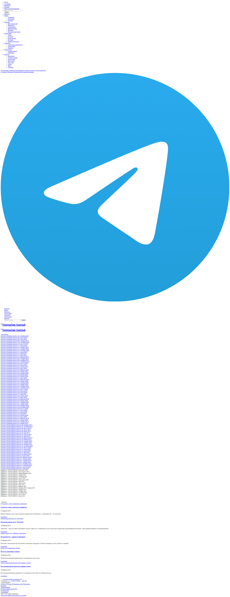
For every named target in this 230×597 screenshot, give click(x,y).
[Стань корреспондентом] (9, 589)
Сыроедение (12, 27)
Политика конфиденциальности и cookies (13, 595)
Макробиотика (12, 28)
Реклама (6, 7)
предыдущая (8, 579)
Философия (7, 33)
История (10, 40)
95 (17, 581)
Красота (6, 54)
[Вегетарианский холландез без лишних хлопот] (16, 563)
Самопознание (12, 51)
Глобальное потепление (15, 45)
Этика (10, 35)
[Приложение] (5, 587)
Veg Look (11, 62)
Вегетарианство (13, 24)
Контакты (7, 5)
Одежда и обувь (13, 57)
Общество (11, 53)
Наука (6, 15)
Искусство (11, 61)
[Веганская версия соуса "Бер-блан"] (12, 518)
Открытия (11, 17)
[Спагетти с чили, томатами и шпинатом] (14, 503)
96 (19, 581)
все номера (4, 334)
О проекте (7, 4)
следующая (16, 579)
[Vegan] (9, 584)
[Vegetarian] (26, 584)
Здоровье (10, 67)
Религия (10, 36)
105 (25, 581)
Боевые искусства (13, 41)
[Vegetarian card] (17, 584)
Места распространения (11, 8)
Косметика (11, 56)
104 (23, 581)
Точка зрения (12, 38)
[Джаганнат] (5, 590)
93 (14, 581)
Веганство (11, 25)
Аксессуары (11, 59)
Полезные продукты (14, 32)
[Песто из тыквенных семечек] (10, 548)
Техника (10, 20)
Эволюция (11, 19)
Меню (6, 2)
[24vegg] (3, 585)
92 (12, 581)
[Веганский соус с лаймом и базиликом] (13, 533)
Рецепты (10, 30)
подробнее (4, 517)
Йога (9, 66)
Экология (7, 43)
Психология (8, 49)
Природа (10, 48)
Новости (7, 14)
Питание (7, 22)
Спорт (10, 64)
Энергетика (11, 46)
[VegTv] (3, 584)
